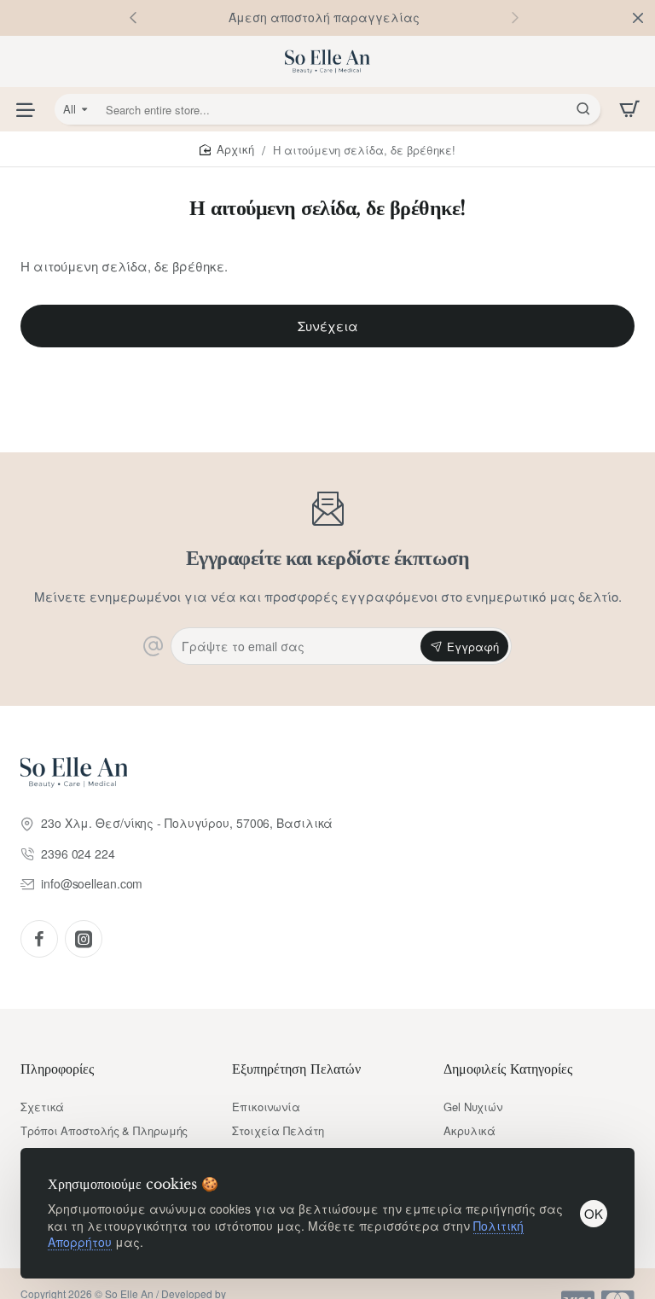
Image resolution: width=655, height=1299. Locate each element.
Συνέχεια (328, 326)
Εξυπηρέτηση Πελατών (296, 1068)
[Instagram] (83, 939)
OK (593, 1213)
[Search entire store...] (583, 109)
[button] (515, 17)
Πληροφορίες (57, 1068)
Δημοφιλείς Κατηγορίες (507, 1068)
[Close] (638, 18)
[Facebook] (39, 939)
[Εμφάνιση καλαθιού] (629, 109)
